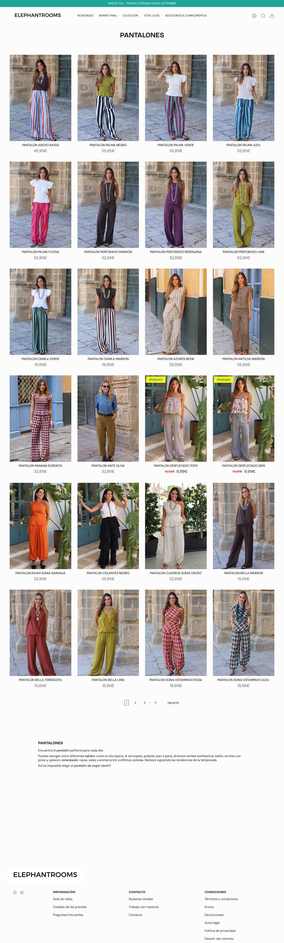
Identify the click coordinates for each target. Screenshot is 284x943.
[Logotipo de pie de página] (48, 875)
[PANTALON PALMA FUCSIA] (40, 205)
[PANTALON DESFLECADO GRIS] (244, 418)
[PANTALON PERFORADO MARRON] (108, 205)
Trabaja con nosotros (144, 907)
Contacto (135, 915)
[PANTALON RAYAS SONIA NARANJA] (40, 526)
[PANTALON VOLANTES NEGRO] (108, 526)
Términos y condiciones (221, 899)
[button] (130, 16)
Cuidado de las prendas (70, 907)
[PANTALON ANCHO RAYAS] (40, 98)
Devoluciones (214, 915)
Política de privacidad (220, 931)
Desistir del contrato (219, 939)
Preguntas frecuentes (68, 915)
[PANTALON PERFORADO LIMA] (244, 205)
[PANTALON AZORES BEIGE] (176, 312)
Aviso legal (212, 923)
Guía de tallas (62, 899)
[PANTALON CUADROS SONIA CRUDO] (176, 526)
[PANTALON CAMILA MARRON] (108, 312)
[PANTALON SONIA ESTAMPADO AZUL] (244, 633)
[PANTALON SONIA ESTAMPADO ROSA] (176, 633)
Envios (209, 907)
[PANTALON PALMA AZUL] (244, 98)
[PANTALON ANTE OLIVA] (108, 418)
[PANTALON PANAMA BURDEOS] (40, 418)
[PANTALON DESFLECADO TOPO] (176, 418)
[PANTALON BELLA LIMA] (108, 633)
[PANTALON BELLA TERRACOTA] (40, 633)
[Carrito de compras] (272, 16)
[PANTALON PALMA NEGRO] (108, 98)
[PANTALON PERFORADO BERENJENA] (176, 205)
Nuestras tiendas (141, 899)
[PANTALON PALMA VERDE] (176, 98)
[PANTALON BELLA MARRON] (244, 526)
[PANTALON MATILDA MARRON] (244, 312)
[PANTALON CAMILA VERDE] (40, 312)
